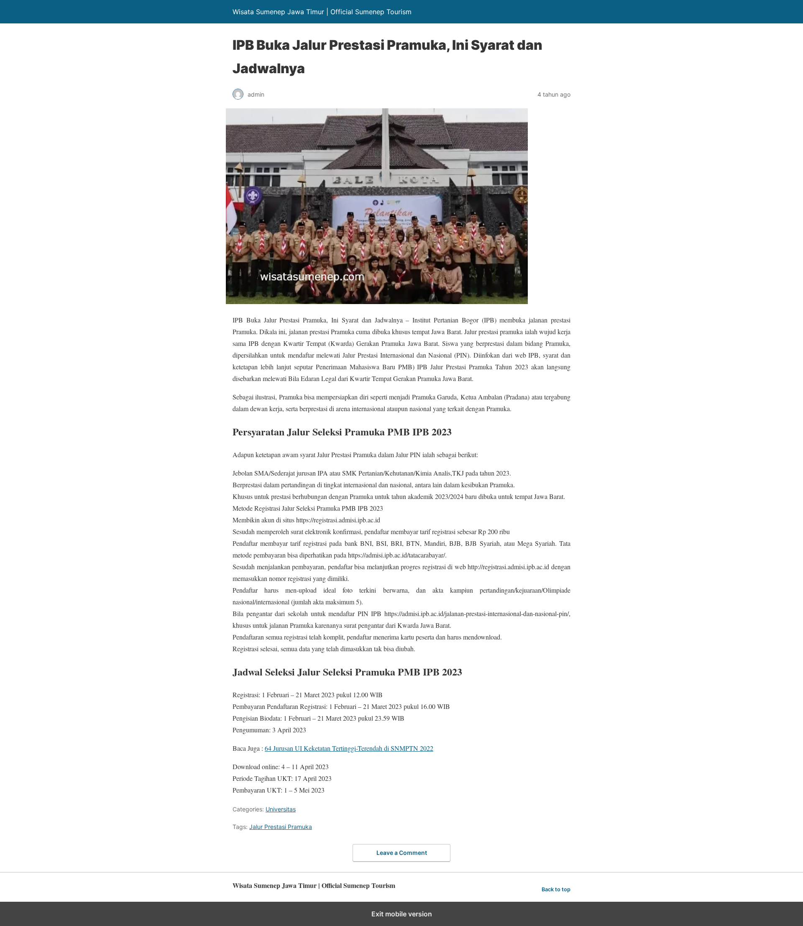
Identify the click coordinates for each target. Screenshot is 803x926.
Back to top (556, 889)
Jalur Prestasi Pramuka (280, 826)
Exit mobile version (401, 914)
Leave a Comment (401, 852)
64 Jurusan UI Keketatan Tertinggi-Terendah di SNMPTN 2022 (349, 748)
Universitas (281, 809)
